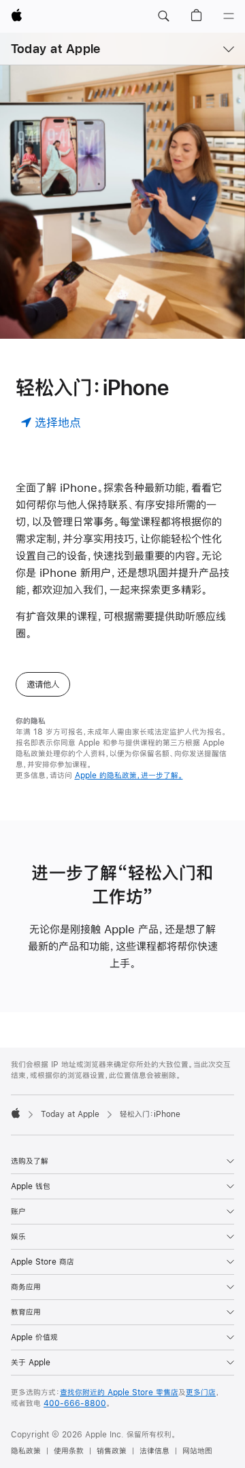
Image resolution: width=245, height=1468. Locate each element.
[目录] (228, 16)
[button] (163, 16)
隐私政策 (26, 1451)
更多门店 (201, 1392)
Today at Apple (55, 48)
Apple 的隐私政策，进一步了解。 (129, 775)
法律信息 (154, 1451)
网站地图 (197, 1451)
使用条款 (69, 1451)
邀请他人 (43, 684)
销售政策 (112, 1451)
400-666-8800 (75, 1403)
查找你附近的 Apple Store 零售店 (119, 1392)
